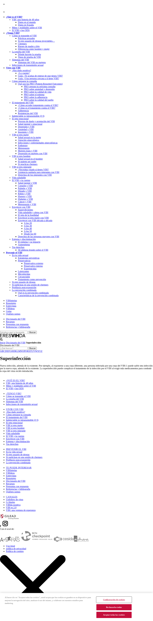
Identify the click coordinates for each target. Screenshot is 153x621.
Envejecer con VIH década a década (35, 220)
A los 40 (28, 228)
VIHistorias (11, 300)
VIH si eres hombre (21, 156)
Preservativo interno (33, 266)
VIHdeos (10, 308)
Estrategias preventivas (28, 258)
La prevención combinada (24, 290)
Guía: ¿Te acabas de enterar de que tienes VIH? (40, 76)
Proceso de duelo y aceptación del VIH (36, 121)
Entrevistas (11, 306)
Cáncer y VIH (24, 201)
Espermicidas (30, 268)
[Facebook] (6, 4)
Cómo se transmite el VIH (24, 35)
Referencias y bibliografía (18, 327)
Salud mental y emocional (30, 124)
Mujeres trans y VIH (27, 151)
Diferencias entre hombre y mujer (33, 49)
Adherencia (23, 110)
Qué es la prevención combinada (33, 293)
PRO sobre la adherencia (35, 97)
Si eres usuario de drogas (23, 282)
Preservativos (24, 260)
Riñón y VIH (24, 193)
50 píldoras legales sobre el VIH (33, 250)
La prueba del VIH (21, 51)
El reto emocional (20, 118)
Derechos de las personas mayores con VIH (38, 236)
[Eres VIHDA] (13, 336)
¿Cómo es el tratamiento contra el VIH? (36, 108)
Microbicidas (24, 274)
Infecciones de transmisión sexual (27, 65)
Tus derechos (18, 247)
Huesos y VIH (25, 196)
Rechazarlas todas (114, 607)
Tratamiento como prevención (32, 279)
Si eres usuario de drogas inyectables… (36, 41)
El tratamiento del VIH (22, 102)
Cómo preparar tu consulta (24, 81)
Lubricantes (23, 271)
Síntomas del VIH (20, 59)
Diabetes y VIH (25, 199)
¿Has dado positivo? (21, 70)
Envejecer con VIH (21, 207)
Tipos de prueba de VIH (29, 57)
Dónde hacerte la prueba (29, 54)
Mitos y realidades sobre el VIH (27, 27)
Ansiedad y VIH (26, 129)
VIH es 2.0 (11, 507)
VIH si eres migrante (22, 167)
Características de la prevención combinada (38, 295)
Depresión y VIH (26, 126)
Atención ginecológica (28, 140)
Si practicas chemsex (28, 164)
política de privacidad (16, 548)
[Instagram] (9, 12)
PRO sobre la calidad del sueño (38, 100)
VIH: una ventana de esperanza (21, 510)
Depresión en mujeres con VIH (32, 153)
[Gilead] (9, 518)
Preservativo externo (33, 263)
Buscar (32, 348)
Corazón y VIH (25, 185)
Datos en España (26, 25)
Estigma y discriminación (24, 239)
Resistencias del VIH (28, 113)
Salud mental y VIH (27, 183)
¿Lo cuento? (24, 73)
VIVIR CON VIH (14, 409)
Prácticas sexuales (26, 38)
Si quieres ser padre (27, 161)
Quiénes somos (13, 314)
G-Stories (10, 502)
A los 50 (28, 231)
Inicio (2, 342)
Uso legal (10, 546)
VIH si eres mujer (20, 134)
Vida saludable (19, 177)
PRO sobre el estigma (34, 94)
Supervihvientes (25, 209)
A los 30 (28, 226)
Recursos (10, 321)
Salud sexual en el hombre (30, 159)
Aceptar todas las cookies (114, 615)
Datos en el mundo (27, 22)
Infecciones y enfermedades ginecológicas (38, 143)
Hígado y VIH (25, 191)
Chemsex (22, 43)
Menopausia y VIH (27, 204)
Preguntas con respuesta (17, 324)
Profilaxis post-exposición (24, 287)
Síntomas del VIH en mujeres (32, 62)
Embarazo (22, 145)
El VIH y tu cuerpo (21, 180)
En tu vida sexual (20, 255)
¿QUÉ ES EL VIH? (15, 380)
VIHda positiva (13, 505)
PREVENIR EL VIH (16, 449)
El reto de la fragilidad (28, 215)
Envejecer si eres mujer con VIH (33, 218)
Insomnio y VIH (25, 132)
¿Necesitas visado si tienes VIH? (33, 169)
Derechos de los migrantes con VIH (35, 175)
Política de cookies (15, 551)
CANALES (11, 497)
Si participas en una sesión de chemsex (30, 284)
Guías (9, 311)
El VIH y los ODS (21, 30)
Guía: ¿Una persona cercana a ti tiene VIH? (38, 78)
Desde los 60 (30, 234)
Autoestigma (24, 244)
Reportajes (11, 303)
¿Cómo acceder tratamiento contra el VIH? (38, 105)
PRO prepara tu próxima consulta (39, 86)
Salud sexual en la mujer (29, 137)
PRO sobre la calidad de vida (37, 92)
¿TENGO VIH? (13, 393)
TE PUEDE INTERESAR (19, 467)
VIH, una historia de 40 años (25, 19)
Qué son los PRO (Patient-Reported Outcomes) (40, 84)
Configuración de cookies (114, 600)
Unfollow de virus (14, 499)
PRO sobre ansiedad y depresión (39, 89)
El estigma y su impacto (29, 242)
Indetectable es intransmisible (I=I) (28, 116)
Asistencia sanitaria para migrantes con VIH (38, 172)
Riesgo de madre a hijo (29, 46)
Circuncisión (24, 276)
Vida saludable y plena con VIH (33, 212)
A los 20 (28, 223)
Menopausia (23, 148)
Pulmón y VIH (25, 188)
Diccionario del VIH (15, 319)
